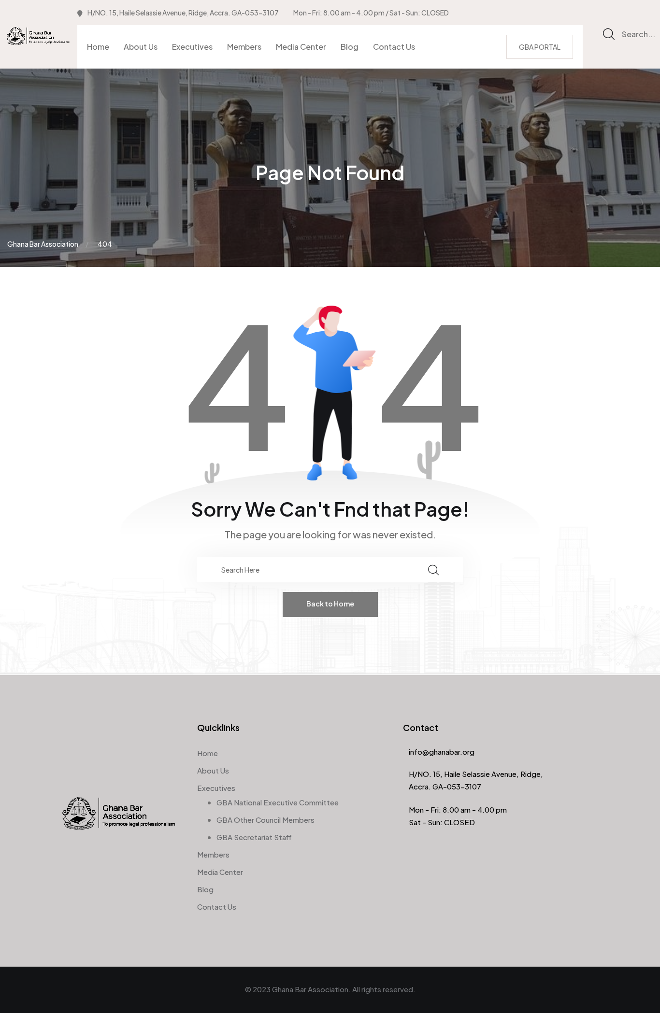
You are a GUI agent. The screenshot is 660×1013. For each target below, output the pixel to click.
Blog (350, 47)
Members (244, 47)
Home (98, 47)
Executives (192, 47)
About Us (141, 47)
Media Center (301, 47)
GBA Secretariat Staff (254, 837)
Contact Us (394, 47)
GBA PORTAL (539, 46)
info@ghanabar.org (441, 751)
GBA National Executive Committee (277, 802)
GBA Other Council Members (265, 819)
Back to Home (330, 603)
